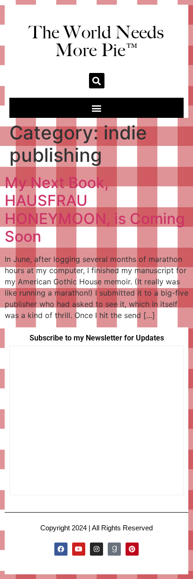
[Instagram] (96, 549)
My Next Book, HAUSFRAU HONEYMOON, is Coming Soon (95, 210)
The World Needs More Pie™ (96, 41)
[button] (96, 80)
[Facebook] (60, 549)
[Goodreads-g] (114, 549)
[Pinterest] (132, 549)
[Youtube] (78, 549)
